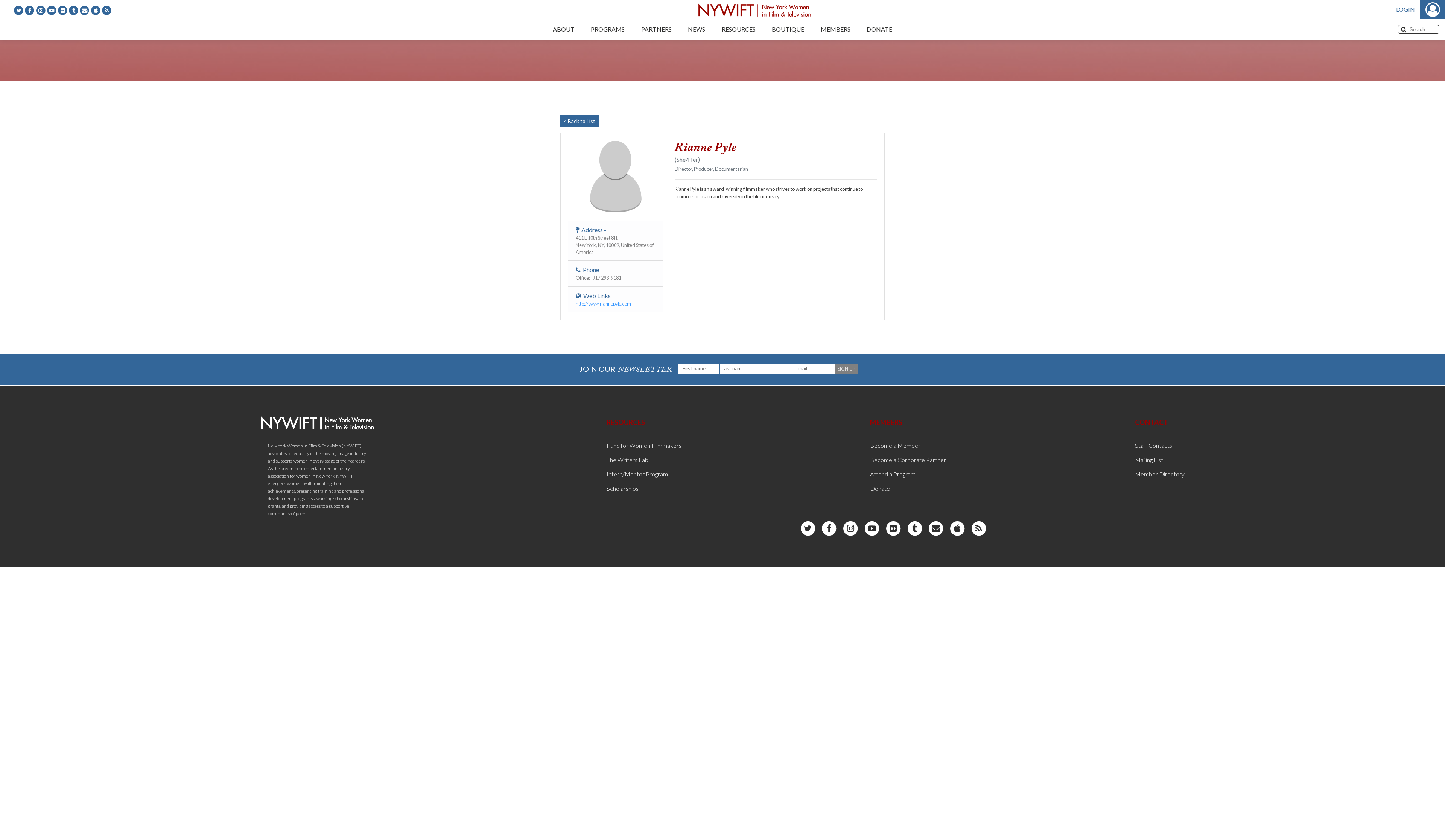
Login (1405, 9)
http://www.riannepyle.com (603, 304)
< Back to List (579, 121)
